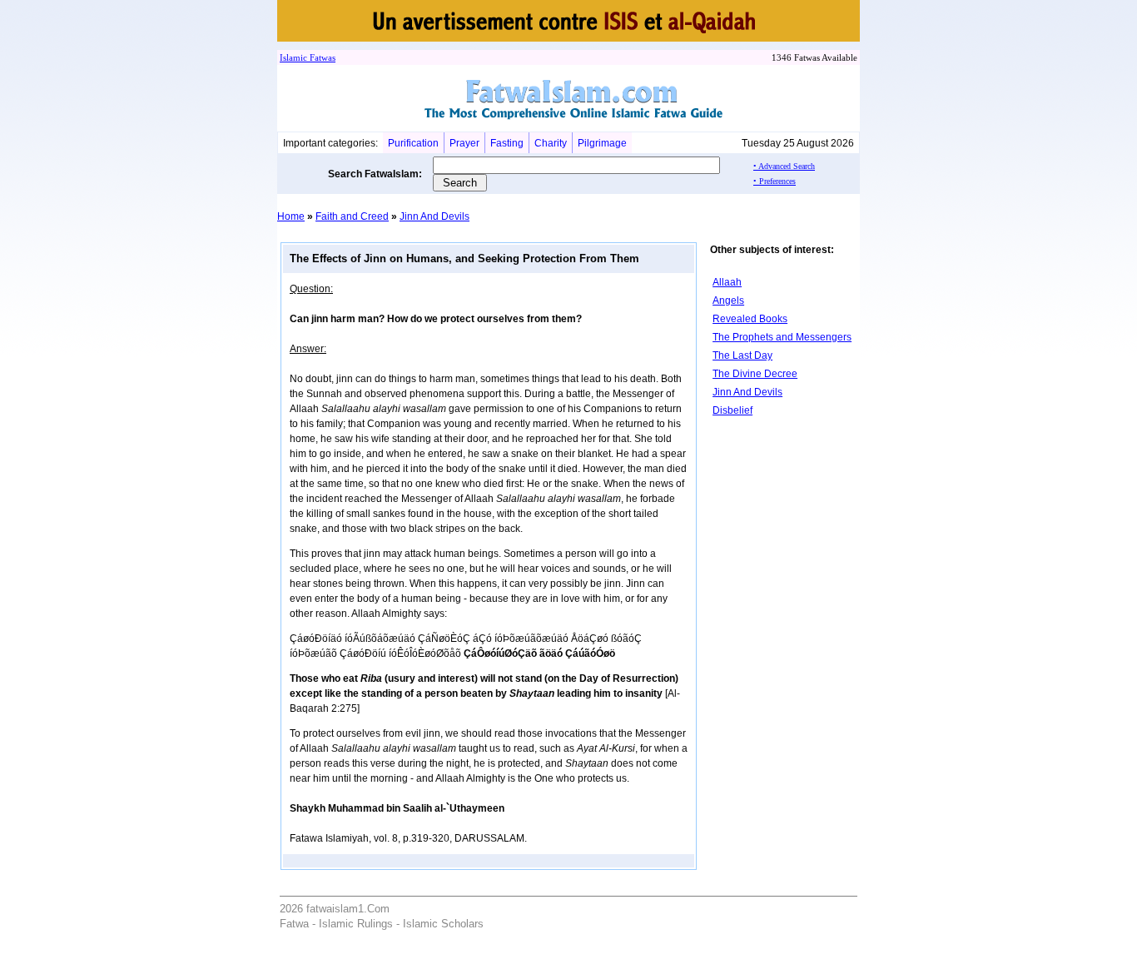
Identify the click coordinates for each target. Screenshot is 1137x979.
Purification (413, 143)
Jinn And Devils (434, 216)
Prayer (464, 143)
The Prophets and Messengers (782, 337)
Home (291, 216)
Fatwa (319, 57)
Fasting (507, 143)
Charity (550, 143)
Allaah (727, 282)
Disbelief (732, 410)
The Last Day (742, 355)
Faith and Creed (352, 216)
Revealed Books (749, 319)
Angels (728, 300)
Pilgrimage (602, 143)
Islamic (293, 57)
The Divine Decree (754, 374)
